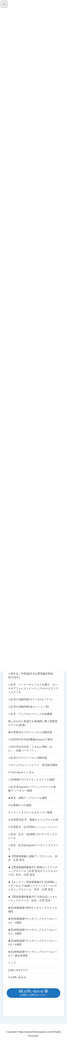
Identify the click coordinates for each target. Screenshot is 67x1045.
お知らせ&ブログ (18, 970)
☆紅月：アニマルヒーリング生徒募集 (30, 713)
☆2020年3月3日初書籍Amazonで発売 (30, 739)
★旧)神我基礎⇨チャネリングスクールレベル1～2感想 (32, 920)
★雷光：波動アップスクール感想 (27, 797)
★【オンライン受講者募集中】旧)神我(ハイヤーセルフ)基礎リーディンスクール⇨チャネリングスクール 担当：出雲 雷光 (32, 885)
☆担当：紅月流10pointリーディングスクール (33, 847)
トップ (12, 962)
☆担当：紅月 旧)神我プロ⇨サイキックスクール (32, 836)
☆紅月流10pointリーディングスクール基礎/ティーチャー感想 (32, 788)
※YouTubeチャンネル (21, 772)
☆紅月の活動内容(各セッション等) (28, 706)
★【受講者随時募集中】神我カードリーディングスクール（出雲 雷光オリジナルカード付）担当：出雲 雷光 (33, 871)
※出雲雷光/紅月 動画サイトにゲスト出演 (33, 819)
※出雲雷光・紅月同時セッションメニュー (33, 826)
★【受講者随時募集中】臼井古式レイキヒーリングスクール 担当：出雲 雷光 (33, 898)
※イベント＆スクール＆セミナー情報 (30, 812)
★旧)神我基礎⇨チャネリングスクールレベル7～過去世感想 (32, 953)
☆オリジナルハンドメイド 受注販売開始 (33, 765)
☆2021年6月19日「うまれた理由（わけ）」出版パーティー (30, 748)
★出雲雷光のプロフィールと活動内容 (30, 732)
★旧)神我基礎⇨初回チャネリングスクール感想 (32, 909)
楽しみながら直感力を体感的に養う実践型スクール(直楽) (33, 723)
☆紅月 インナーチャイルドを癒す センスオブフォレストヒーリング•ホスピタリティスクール (33, 688)
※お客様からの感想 (19, 805)
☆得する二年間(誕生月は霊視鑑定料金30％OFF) (30, 675)
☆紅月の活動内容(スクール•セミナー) (30, 699)
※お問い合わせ (17, 977)
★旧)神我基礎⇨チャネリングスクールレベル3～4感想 (32, 931)
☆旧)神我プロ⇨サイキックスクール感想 (31, 779)
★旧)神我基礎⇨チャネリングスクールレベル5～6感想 (32, 942)
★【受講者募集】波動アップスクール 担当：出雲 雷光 (33, 858)
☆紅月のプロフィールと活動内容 (27, 757)
